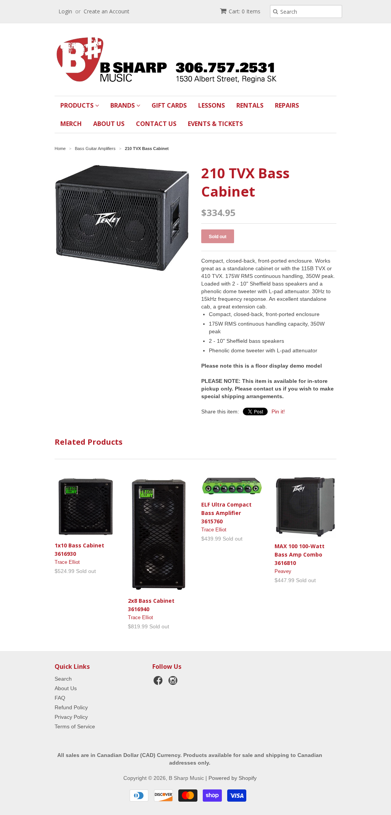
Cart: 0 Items (244, 11)
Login (65, 11)
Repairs (287, 105)
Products (77, 105)
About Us (108, 123)
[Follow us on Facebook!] (159, 682)
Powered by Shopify (232, 778)
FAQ (60, 698)
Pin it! (278, 411)
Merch (71, 123)
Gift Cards (169, 105)
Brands (123, 105)
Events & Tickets (215, 123)
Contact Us (156, 123)
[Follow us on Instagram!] (174, 682)
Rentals (249, 105)
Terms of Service (75, 726)
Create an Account (106, 11)
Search (63, 679)
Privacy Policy (71, 717)
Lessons (211, 105)
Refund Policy (71, 707)
